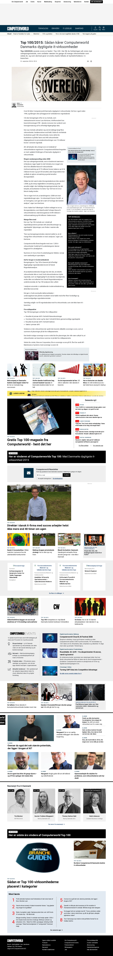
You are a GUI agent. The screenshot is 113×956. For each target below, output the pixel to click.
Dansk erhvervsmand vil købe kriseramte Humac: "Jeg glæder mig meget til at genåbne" (35, 907)
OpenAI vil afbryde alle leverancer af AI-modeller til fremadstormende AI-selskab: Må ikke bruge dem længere (82, 907)
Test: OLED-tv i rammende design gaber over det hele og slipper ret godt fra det (58, 394)
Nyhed (82, 404)
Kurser (39, 2)
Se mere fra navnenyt (55, 824)
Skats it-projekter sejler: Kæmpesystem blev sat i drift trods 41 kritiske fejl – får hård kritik (34, 913)
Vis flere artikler (83, 445)
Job (27, 2)
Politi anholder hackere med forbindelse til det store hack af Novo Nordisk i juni (34, 900)
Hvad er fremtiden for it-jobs (21, 34)
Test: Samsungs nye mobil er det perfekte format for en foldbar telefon (81, 920)
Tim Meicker (18, 816)
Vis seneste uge (98, 445)
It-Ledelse (67, 28)
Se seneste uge (55, 930)
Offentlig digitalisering (46, 352)
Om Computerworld (17, 2)
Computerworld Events (72, 943)
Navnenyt (45, 947)
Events (33, 2)
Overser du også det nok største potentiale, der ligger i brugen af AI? (81, 900)
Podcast (44, 943)
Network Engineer (91, 571)
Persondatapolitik (92, 940)
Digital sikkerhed (85, 437)
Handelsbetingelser (93, 947)
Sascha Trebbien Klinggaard (44, 816)
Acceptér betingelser (44, 478)
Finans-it (83, 413)
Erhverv (55, 28)
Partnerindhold (69, 945)
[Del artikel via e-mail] (88, 61)
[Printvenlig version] (91, 61)
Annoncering (67, 2)
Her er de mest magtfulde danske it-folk (67, 34)
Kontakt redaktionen (48, 949)
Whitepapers (68, 947)
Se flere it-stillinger (56, 593)
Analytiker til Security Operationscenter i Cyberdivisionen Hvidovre (43, 579)
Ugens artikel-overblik (49, 940)
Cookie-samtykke (92, 943)
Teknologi (43, 28)
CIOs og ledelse (47, 34)
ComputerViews (85, 421)
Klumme (10, 743)
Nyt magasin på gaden (89, 34)
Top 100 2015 (11, 378)
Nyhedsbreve (77, 2)
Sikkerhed (36, 34)
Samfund (79, 28)
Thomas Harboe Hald (69, 816)
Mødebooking (48, 2)
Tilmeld (66, 475)
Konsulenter (84, 429)
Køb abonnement (96, 2)
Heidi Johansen (94, 816)
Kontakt (86, 2)
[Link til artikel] (18, 370)
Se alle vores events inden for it (70, 673)
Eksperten (58, 2)
